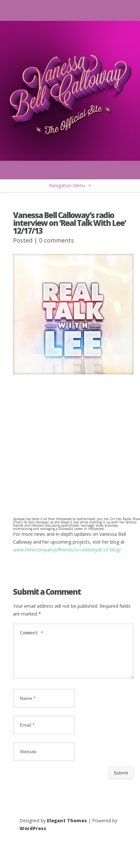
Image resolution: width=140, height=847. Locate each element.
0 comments (56, 240)
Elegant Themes (67, 820)
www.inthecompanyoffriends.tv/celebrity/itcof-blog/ (67, 550)
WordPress (33, 828)
